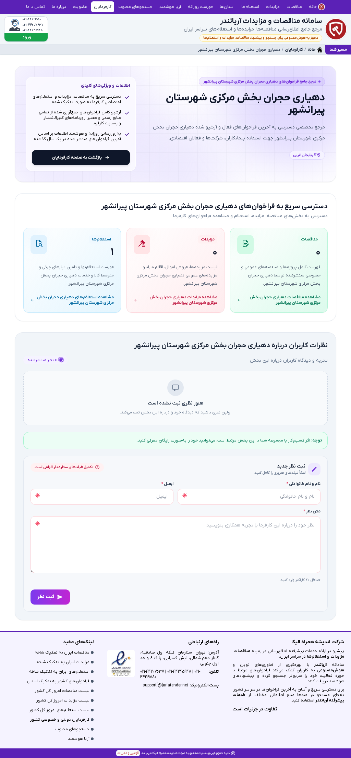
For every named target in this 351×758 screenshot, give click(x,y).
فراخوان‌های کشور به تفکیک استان (58, 681)
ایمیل (167, 484)
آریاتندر (318, 665)
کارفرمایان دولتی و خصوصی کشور (59, 719)
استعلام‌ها (316, 656)
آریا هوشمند (78, 739)
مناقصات (241, 651)
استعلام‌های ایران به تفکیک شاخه (59, 671)
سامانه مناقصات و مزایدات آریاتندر (271, 21)
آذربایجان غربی (304, 155)
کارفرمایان (294, 49)
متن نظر (311, 511)
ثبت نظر (45, 597)
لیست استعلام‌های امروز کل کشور (59, 710)
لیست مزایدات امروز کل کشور (62, 700)
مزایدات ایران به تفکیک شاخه (62, 662)
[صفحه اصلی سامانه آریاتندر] (336, 29)
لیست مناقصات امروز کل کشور (62, 691)
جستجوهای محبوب (72, 729)
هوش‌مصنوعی (330, 670)
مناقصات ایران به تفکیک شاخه (62, 652)
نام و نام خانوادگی (303, 484)
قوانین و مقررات (128, 753)
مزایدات (337, 656)
